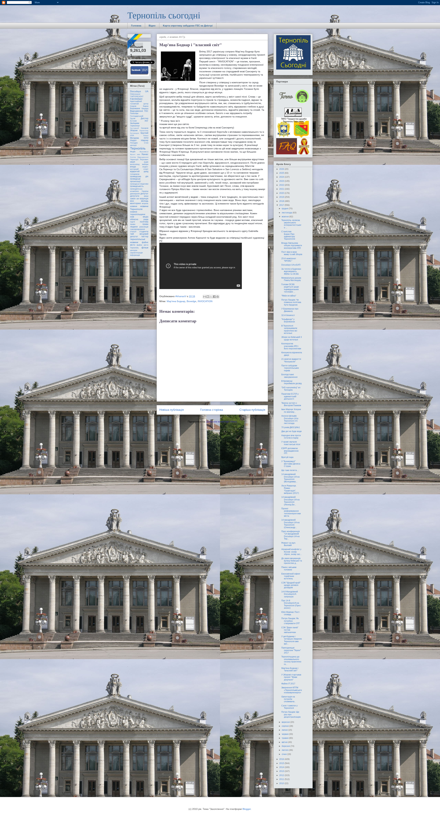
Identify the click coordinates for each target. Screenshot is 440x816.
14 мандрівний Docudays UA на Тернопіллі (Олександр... (290, 523)
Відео (152, 25)
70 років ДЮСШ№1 (290, 427)
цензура (133, 250)
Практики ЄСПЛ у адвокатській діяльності (290, 396)
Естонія (133, 121)
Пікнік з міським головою (288, 568)
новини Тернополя (139, 207)
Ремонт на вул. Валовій (288, 544)
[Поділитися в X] (211, 296)
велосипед (134, 164)
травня (285, 738)
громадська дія (139, 176)
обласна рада (139, 219)
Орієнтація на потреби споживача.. (288, 699)
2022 (282, 185)
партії (132, 222)
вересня (286, 722)
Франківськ (144, 152)
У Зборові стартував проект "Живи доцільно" (291, 677)
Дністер (144, 118)
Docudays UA (139, 91)
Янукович (144, 159)
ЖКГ (146, 121)
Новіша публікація (171, 409)
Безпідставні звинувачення (289, 375)
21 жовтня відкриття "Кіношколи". (291, 360)
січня (284, 754)
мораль (145, 203)
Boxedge (191, 301)
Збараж (134, 130)
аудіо (146, 162)
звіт (137, 199)
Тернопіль (138, 148)
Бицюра (145, 108)
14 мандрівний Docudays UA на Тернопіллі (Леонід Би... (290, 501)
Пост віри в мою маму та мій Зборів (291, 253)
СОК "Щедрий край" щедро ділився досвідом (290, 585)
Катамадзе (134, 133)
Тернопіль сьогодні (163, 15)
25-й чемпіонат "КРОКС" (288, 259)
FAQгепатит (135, 94)
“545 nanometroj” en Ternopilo (290, 388)
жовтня (285, 216)
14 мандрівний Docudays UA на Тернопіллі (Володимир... (290, 478)
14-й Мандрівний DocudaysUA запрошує (289, 594)
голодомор (134, 174)
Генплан (134, 113)
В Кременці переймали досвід (291, 382)
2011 (282, 779)
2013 (282, 771)
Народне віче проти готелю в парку (291, 436)
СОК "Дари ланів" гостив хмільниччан (289, 630)
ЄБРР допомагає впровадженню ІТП (290, 451)
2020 (282, 193)
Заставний (134, 128)
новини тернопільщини (137, 213)
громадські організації (135, 180)
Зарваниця (135, 126)
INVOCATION (205, 301)
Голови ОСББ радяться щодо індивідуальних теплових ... (290, 288)
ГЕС (146, 111)
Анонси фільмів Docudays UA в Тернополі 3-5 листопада (289, 419)
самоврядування (137, 229)
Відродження (136, 111)
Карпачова (144, 130)
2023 (282, 181)
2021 (282, 189)
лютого (285, 750)
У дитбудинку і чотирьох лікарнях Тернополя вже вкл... (291, 640)
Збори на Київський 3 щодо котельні (291, 338)
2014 (282, 767)
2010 (282, 783)
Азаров (133, 106)
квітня (285, 742)
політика (144, 222)
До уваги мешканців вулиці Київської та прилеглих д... (291, 561)
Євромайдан (136, 99)
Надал (133, 140)
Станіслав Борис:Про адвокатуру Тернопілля (288, 235)
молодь (144, 201)
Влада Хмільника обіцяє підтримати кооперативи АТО (291, 245)
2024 (282, 177)
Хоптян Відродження (139, 157)
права (132, 224)
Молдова (134, 138)
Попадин (134, 143)
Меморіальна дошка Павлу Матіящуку (291, 279)
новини (133, 206)
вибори (145, 164)
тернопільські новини (137, 240)
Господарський (136, 116)
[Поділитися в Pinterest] (217, 296)
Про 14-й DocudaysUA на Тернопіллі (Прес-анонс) (291, 604)
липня (285, 730)
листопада (287, 212)
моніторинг (135, 203)
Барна (145, 106)
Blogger (247, 809)
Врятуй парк (287, 457)
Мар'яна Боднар (176, 301)
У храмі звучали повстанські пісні (290, 443)
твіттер (144, 236)
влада (133, 166)
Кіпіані (145, 135)
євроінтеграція (136, 253)
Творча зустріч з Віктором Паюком (291, 404)
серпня (285, 726)
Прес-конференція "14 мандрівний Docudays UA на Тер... (290, 535)
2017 (282, 205)
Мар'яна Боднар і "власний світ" (289, 669)
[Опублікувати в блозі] (208, 296)
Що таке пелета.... (290, 470)
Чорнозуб (134, 159)
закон (133, 198)
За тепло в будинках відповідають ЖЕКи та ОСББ (291, 271)
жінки (146, 196)
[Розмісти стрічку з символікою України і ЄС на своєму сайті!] (135, 41)
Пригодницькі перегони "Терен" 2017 (291, 650)
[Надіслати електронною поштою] (204, 296)
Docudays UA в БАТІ (290, 265)
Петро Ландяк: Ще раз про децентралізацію (291, 714)
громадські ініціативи (139, 184)
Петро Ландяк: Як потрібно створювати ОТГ (290, 621)
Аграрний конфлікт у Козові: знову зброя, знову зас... (291, 551)
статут (133, 231)
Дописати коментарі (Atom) (221, 421)
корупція (144, 198)
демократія (135, 194)
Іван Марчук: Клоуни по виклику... (291, 410)
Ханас (144, 154)
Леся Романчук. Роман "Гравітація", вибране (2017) (290, 489)
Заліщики (134, 123)
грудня (285, 208)
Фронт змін (135, 154)
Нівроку (144, 140)
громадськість (137, 186)
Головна (136, 25)
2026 (282, 169)
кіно (132, 201)
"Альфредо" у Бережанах (288, 320)
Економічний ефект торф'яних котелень (290, 576)
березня (286, 746)
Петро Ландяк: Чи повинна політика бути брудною (291, 302)
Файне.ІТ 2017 (288, 683)
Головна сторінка (211, 409)
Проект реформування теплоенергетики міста (291, 512)
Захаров (144, 128)
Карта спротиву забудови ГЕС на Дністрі (188, 25)
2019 (282, 197)
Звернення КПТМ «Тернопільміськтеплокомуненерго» (291, 690)
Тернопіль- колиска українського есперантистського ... (291, 224)
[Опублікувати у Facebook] (214, 296)
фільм (144, 247)
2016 (282, 759)
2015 (282, 763)
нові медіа (139, 217)
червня (285, 734)
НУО (146, 138)
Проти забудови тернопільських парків (290, 368)
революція (143, 227)
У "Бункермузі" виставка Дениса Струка (290, 464)
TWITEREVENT (137, 96)
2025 (282, 173)
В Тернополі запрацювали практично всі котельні (289, 329)
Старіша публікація (252, 409)
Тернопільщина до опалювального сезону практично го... (291, 660)
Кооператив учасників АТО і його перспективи (291, 346)
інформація (135, 255)
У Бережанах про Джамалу (289, 310)
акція (132, 162)
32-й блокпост (288, 315)
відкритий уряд (139, 171)
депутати (134, 196)
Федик (132, 152)
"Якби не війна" (288, 296)
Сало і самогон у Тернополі (289, 706)
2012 (282, 775)
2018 (282, 201)
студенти (143, 231)
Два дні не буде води (291, 431)
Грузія (132, 118)
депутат (144, 193)
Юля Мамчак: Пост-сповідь (290, 613)
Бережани (135, 108)
